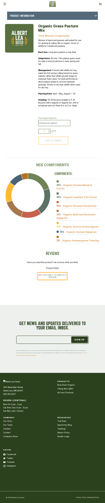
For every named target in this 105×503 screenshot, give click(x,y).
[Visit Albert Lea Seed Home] (52, 5)
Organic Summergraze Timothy (80, 240)
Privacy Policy (52, 268)
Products (63, 381)
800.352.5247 (9, 394)
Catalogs (61, 429)
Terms (84, 497)
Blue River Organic (66, 385)
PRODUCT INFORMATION (22, 16)
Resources (64, 418)
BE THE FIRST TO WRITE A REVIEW (52, 276)
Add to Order (53, 140)
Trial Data (61, 421)
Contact (7, 432)
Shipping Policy (93, 497)
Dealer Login (63, 436)
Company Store (10, 436)
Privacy (78, 497)
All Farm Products (65, 392)
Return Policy (63, 432)
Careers (7, 429)
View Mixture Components (53, 35)
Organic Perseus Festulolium (80, 205)
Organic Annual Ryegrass (81, 231)
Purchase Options (47, 118)
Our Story (7, 421)
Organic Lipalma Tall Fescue (80, 197)
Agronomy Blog (64, 425)
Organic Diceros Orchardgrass (81, 226)
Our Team (7, 425)
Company (9, 418)
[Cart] (100, 4)
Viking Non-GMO (65, 389)
